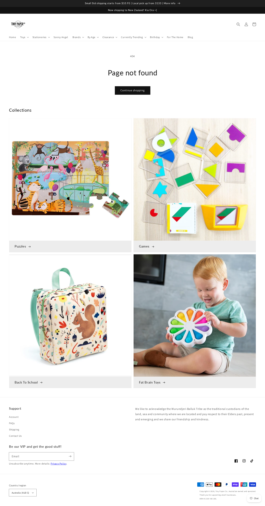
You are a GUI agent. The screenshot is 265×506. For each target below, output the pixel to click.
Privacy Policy (58, 463)
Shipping (14, 429)
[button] (238, 24)
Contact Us (15, 435)
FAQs (12, 423)
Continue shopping (132, 90)
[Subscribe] (70, 456)
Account (14, 417)
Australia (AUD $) (20, 492)
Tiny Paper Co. (221, 491)
